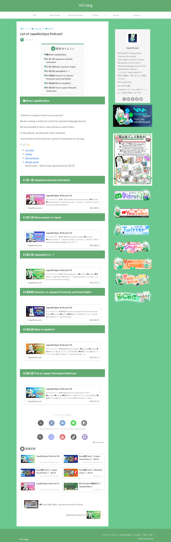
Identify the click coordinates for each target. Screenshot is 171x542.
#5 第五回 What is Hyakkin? (58, 83)
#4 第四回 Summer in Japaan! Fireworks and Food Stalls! (59, 77)
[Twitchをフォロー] (85, 437)
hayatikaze (132, 47)
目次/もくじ (62, 48)
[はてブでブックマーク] (62, 423)
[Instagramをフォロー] (51, 437)
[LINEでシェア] (73, 423)
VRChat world (31, 162)
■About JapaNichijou (56, 54)
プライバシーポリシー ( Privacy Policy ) (117, 535)
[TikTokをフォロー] (74, 437)
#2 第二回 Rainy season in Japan (61, 66)
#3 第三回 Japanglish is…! (58, 71)
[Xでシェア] (41, 423)
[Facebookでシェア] (52, 423)
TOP (144, 535)
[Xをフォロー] (40, 437)
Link (150, 535)
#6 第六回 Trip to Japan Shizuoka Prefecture (61, 89)
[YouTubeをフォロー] (62, 437)
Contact (137, 535)
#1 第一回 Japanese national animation (59, 61)
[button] (84, 423)
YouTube (29, 150)
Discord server (32, 158)
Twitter (28, 154)
